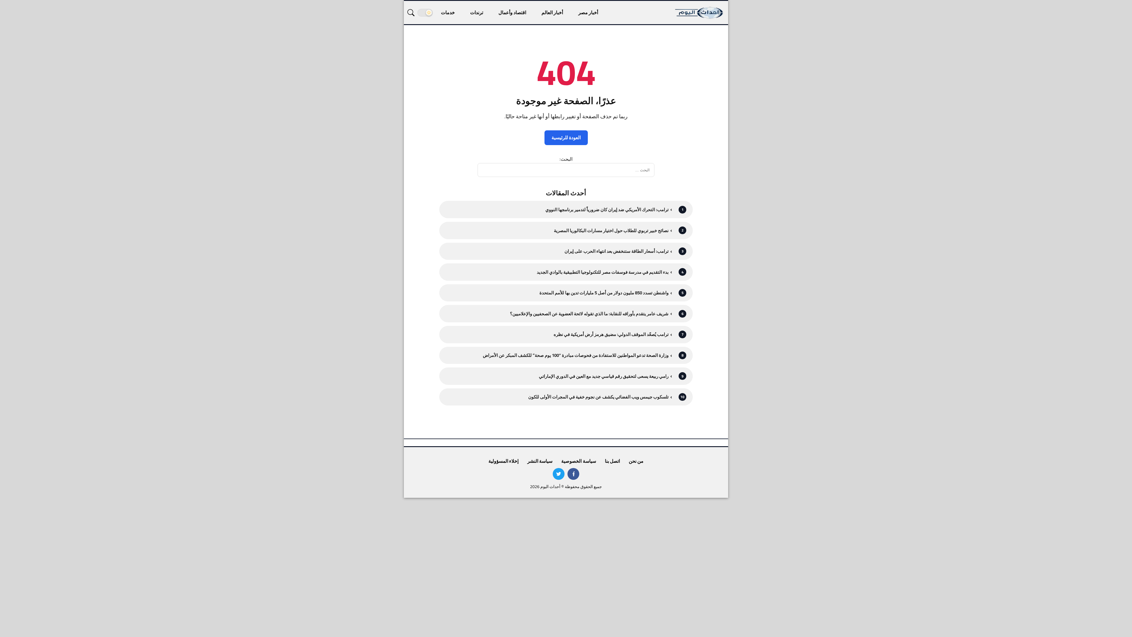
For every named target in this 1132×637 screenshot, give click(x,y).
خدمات (448, 12)
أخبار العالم (552, 12)
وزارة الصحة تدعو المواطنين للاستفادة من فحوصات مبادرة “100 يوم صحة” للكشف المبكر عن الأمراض (576, 355)
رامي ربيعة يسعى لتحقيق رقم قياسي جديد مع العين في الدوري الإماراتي (604, 376)
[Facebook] (573, 474)
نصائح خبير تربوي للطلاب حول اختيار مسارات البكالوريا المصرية (611, 230)
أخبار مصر (588, 12)
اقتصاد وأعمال (512, 12)
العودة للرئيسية (566, 137)
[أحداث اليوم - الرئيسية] (699, 12)
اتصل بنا (612, 461)
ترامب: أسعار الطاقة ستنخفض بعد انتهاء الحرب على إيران (617, 251)
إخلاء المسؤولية (503, 461)
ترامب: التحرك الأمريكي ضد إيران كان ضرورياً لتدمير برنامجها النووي (607, 209)
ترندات (476, 12)
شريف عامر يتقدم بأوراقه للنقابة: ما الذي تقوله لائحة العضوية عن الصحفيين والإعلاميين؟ (589, 313)
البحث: (566, 159)
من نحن (636, 461)
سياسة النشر (539, 461)
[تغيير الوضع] (425, 13)
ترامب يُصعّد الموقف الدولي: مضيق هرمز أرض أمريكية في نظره (611, 334)
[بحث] (410, 12)
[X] (559, 474)
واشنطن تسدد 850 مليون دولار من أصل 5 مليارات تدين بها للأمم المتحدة (604, 292)
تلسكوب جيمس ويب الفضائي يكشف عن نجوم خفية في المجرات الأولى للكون (598, 397)
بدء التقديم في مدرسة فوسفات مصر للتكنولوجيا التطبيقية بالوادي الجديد (603, 272)
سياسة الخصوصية (578, 461)
